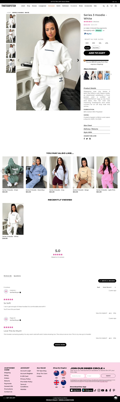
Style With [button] (88, 132)
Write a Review (108, 281)
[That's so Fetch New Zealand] (63, 382)
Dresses (34, 6)
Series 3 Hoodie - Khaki (10, 190)
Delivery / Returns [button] (91, 129)
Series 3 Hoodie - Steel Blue (35, 190)
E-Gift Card (24, 376)
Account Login (25, 371)
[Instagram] (99, 390)
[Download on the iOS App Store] (75, 391)
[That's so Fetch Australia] (56, 373)
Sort (98, 287)
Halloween (51, 6)
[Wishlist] (112, 5)
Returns (7, 381)
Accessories (88, 6)
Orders (6, 378)
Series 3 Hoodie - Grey (56, 190)
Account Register (26, 373)
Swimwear (65, 6)
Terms (106, 381)
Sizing (6, 375)
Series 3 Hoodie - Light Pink (105, 190)
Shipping (7, 373)
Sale (95, 6)
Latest (23, 6)
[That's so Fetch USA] (63, 373)
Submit (108, 375)
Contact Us (8, 392)
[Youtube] (103, 390)
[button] (107, 5)
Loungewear (42, 6)
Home (9, 12)
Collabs (39, 376)
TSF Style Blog (41, 371)
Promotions (8, 389)
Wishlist (23, 389)
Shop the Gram (42, 373)
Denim (58, 6)
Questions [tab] (17, 276)
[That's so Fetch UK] (56, 382)
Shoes (81, 6)
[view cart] (116, 6)
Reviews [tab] (8, 276)
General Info (8, 386)
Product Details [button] (90, 88)
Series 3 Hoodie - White (20, 12)
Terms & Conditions (66, 400)
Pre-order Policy (26, 382)
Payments (8, 383)
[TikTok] (95, 390)
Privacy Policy (25, 379)
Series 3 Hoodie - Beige (81, 190)
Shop (28, 6)
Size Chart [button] (88, 125)
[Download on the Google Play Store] (87, 391)
